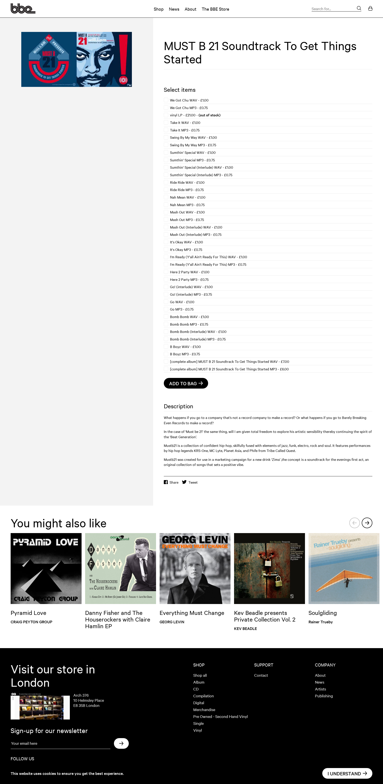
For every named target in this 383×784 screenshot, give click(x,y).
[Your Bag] (370, 9)
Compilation (203, 695)
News (174, 9)
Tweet (193, 482)
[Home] (23, 12)
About (190, 9)
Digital (198, 702)
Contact (261, 675)
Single (198, 723)
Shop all (200, 675)
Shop (159, 9)
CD (196, 688)
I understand (344, 773)
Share (174, 482)
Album (198, 681)
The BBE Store (215, 9)
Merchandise (204, 709)
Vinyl (197, 730)
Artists (320, 688)
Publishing (324, 695)
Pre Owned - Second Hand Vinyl (220, 716)
